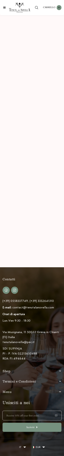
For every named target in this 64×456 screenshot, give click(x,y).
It (20, 447)
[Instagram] (14, 290)
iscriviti (30, 427)
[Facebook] (6, 290)
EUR (38, 447)
